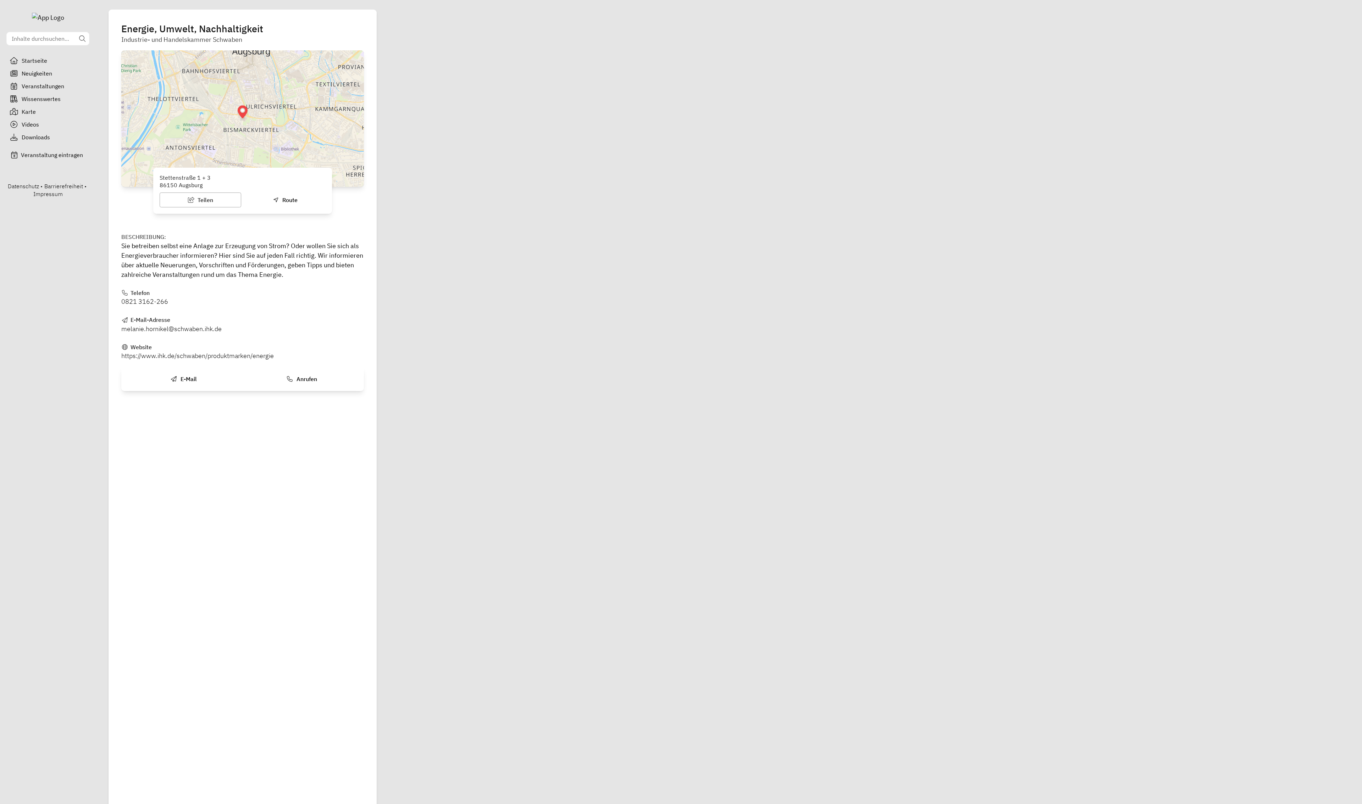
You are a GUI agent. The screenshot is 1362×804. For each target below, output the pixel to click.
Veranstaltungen (43, 86)
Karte (29, 111)
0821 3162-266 (144, 301)
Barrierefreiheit (63, 186)
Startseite (34, 60)
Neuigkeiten (37, 73)
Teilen (204, 199)
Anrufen (306, 379)
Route (289, 199)
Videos (30, 124)
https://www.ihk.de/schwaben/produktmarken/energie (197, 356)
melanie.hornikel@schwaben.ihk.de (171, 329)
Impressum (48, 193)
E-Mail (188, 379)
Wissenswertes (41, 98)
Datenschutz (23, 186)
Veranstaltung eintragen (52, 154)
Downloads (36, 137)
